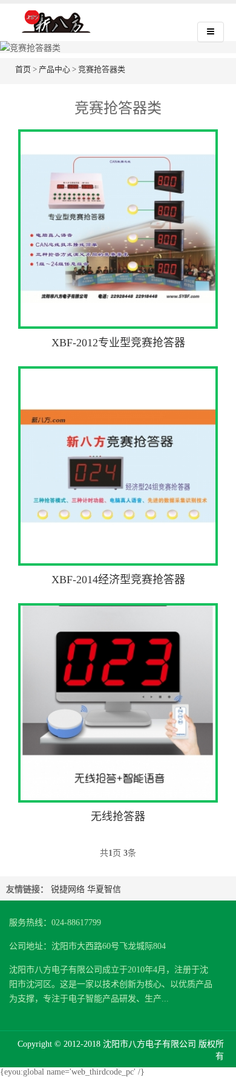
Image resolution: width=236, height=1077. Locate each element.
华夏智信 (104, 889)
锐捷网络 (68, 889)
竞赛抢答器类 (101, 69)
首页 (23, 69)
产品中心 (54, 69)
